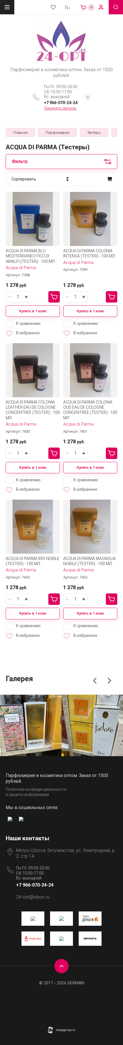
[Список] (110, 179)
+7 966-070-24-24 (61, 102)
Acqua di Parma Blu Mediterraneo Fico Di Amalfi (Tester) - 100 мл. (30, 256)
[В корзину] (54, 297)
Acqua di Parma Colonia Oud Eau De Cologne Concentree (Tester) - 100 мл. (90, 410)
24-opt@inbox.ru (32, 897)
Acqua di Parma (21, 267)
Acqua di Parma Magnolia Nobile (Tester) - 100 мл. (89, 561)
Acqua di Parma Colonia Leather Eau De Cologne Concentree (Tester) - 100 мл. (33, 410)
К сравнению (28, 323)
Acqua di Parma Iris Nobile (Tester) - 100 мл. (32, 561)
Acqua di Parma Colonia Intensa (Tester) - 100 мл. (89, 253)
